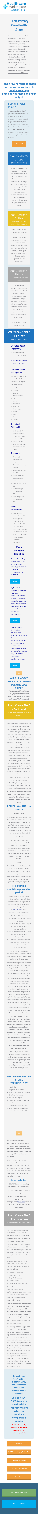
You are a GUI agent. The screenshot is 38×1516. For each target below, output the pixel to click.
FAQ (19, 673)
